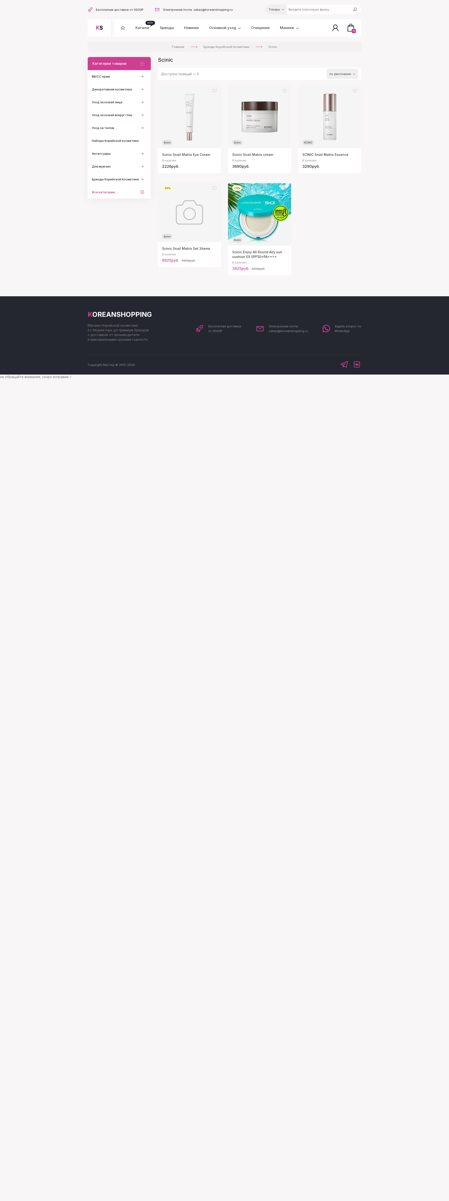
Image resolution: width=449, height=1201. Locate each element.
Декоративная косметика (112, 89)
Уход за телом (103, 128)
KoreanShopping (120, 314)
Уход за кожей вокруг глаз (112, 115)
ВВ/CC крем (101, 76)
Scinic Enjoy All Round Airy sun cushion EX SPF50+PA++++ (257, 254)
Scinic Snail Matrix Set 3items (186, 248)
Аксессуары (101, 153)
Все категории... (105, 192)
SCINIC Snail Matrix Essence (325, 155)
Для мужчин (101, 166)
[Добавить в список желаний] (214, 91)
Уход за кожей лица (107, 102)
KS (99, 28)
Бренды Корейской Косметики (115, 179)
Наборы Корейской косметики (115, 141)
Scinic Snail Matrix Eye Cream (186, 155)
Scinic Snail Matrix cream (252, 155)
